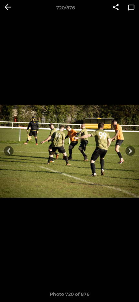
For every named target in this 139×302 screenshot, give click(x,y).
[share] (116, 7)
